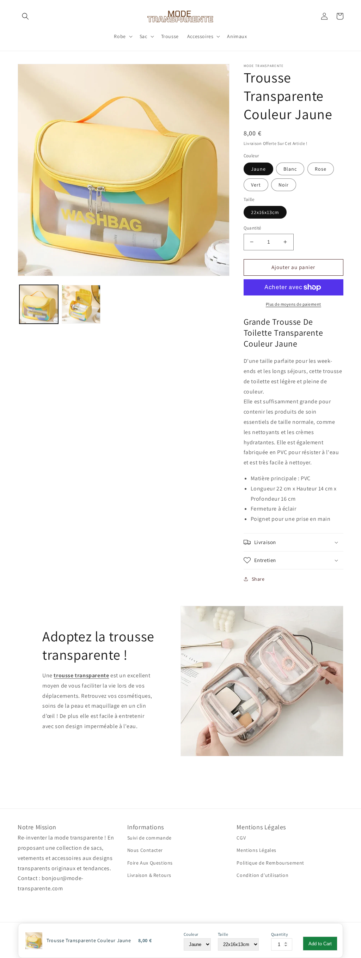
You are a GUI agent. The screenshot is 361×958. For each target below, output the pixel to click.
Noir (284, 185)
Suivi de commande (149, 838)
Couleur (191, 934)
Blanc (290, 169)
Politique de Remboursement (270, 863)
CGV (241, 838)
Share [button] (258, 579)
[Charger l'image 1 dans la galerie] (38, 304)
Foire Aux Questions (150, 863)
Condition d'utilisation (262, 875)
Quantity (279, 934)
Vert (256, 185)
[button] (25, 16)
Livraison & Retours (149, 875)
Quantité (252, 228)
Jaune (258, 169)
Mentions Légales (256, 850)
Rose (320, 169)
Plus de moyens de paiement (293, 304)
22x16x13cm (265, 212)
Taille (223, 934)
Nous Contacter (145, 850)
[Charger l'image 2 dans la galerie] (81, 304)
